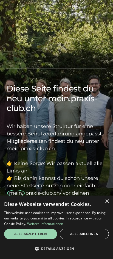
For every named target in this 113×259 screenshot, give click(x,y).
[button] (56, 249)
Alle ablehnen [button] (84, 234)
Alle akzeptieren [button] (30, 234)
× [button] (107, 201)
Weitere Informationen (45, 223)
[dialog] (56, 227)
